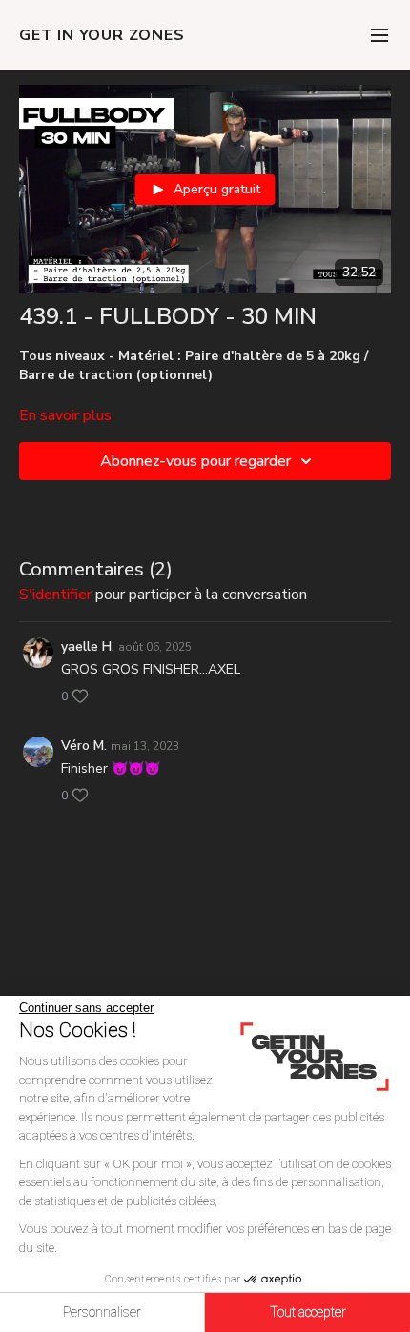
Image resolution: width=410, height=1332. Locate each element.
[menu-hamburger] (379, 35)
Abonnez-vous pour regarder (195, 461)
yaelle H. (87, 646)
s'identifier (55, 594)
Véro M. (84, 746)
